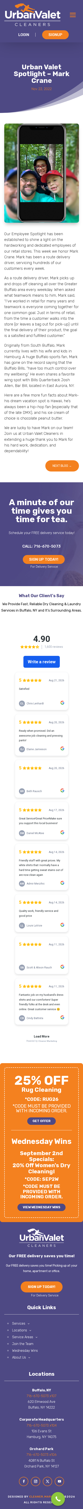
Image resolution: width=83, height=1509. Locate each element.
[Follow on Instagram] (35, 1481)
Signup (55, 34)
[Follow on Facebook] (23, 1481)
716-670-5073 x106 (41, 1455)
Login (23, 34)
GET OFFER (41, 1121)
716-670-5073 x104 (42, 1425)
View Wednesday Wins (41, 1207)
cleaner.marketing (46, 1496)
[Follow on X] (47, 1481)
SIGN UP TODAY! (43, 559)
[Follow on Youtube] (59, 1481)
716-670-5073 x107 (41, 1396)
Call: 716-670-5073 (41, 546)
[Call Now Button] (58, 1499)
